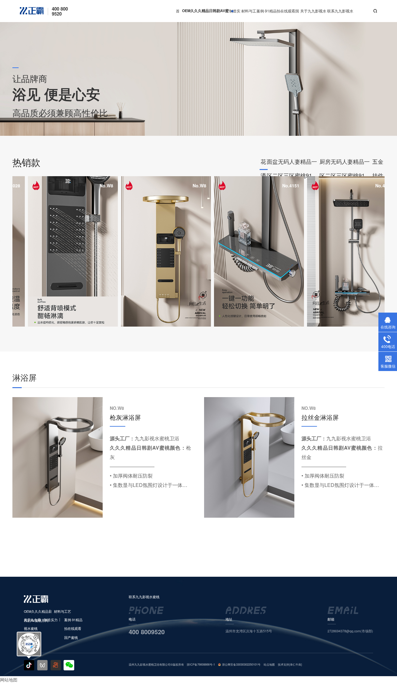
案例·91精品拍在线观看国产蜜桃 (277, 15)
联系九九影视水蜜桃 (340, 15)
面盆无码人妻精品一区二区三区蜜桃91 (292, 163)
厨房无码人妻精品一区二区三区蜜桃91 (344, 163)
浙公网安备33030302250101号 (241, 664)
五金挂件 (377, 163)
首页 (178, 15)
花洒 (263, 163)
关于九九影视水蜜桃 (313, 15)
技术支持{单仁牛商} (290, 664)
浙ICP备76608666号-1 (201, 664)
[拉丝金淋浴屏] (249, 457)
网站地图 (8, 679)
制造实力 (234, 15)
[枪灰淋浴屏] (57, 457)
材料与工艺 (248, 15)
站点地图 (269, 664)
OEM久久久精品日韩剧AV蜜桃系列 (205, 15)
